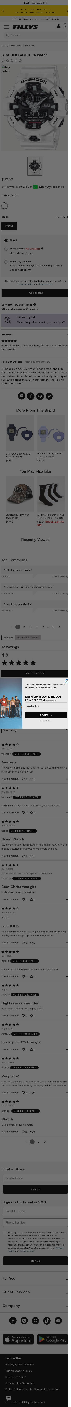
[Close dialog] (67, 681)
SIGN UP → (46, 714)
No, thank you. (45, 720)
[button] (67, 434)
